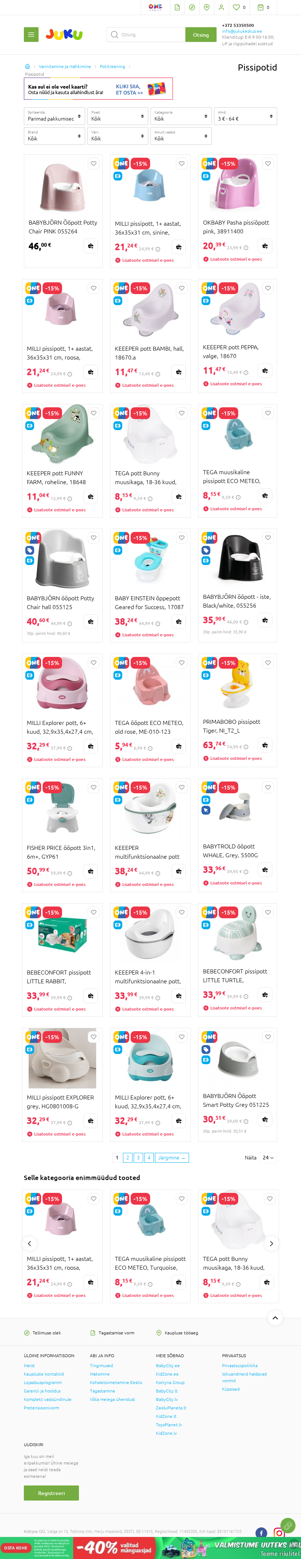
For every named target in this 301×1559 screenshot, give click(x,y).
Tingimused (101, 1365)
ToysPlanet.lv (169, 1424)
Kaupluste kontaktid (44, 1374)
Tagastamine (102, 1391)
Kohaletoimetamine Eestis (116, 1382)
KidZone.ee (167, 1374)
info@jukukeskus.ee (242, 31)
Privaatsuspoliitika (240, 1365)
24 (266, 1158)
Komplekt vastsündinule (48, 1399)
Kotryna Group (170, 1382)
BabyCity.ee (168, 1365)
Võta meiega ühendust (112, 1399)
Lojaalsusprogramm (43, 1382)
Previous (29, 1243)
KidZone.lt (166, 1416)
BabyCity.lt (167, 1391)
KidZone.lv (166, 1433)
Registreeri (51, 1493)
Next (271, 1243)
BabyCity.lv (167, 1399)
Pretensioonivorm (41, 1407)
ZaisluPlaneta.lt (171, 1407)
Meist (29, 1365)
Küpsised (231, 1389)
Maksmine (100, 1374)
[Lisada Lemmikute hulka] (93, 163)
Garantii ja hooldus (42, 1391)
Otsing (201, 35)
